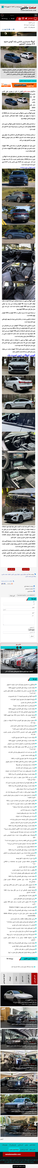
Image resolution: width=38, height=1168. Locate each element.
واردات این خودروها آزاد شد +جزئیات (25, 816)
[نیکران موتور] (18, 34)
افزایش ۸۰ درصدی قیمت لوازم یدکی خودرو (23, 925)
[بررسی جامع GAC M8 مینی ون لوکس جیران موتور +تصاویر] (19, 1061)
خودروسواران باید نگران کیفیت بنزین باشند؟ (23, 729)
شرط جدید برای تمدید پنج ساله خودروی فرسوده (22, 832)
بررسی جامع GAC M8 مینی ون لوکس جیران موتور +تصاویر (24, 1068)
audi (9, 574)
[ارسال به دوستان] (3, 29)
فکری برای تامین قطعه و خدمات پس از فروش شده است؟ (20, 840)
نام (33, 602)
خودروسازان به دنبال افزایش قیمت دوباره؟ (24, 706)
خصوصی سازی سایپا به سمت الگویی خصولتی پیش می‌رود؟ (19, 829)
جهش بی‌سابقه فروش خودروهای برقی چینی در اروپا (21, 952)
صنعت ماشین (26, 91)
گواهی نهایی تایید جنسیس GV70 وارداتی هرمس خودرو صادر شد (19, 733)
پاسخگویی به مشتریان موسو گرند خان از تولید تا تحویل (21, 685)
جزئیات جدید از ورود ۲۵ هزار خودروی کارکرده (23, 737)
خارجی (25, 27)
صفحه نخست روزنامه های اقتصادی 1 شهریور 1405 (21, 741)
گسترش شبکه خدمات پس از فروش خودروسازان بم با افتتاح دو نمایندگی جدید (19, 854)
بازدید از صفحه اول (28, 586)
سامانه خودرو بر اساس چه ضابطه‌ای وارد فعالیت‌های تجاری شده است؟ (19, 692)
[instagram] (22, 19)
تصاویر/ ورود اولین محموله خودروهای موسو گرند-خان (19, 671)
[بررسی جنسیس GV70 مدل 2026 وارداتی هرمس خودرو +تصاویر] (19, 1126)
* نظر (33, 613)
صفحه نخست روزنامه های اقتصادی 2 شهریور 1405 (21, 709)
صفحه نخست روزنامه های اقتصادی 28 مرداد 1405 (21, 826)
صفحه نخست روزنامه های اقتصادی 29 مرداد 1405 (21, 786)
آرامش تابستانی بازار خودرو (28, 703)
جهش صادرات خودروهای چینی (27, 895)
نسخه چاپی (30, 591)
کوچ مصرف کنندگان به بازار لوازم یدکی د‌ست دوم (22, 931)
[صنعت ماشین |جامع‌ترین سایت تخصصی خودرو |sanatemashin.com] (19, 8)
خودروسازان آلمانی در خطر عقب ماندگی (25, 949)
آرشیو (1, 1139)
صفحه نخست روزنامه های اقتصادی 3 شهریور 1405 (21, 688)
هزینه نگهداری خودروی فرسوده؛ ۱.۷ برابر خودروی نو (22, 696)
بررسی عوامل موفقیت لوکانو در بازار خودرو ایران (23, 919)
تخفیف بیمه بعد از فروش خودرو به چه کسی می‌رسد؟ (21, 844)
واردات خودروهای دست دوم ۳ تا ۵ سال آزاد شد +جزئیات (20, 771)
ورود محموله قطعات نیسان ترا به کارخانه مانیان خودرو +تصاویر (19, 939)
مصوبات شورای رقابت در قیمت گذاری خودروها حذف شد (20, 792)
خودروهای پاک (31, 27)
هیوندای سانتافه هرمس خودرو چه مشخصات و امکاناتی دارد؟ (19, 863)
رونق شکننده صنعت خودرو (28, 755)
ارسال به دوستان (29, 589)
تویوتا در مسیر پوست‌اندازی (28, 810)
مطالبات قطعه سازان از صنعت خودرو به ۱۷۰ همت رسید (21, 804)
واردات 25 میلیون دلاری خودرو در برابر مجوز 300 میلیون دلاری (19, 903)
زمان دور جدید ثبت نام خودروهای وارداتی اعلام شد (21, 752)
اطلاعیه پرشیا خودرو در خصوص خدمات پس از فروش (21, 744)
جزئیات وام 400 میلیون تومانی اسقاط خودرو (23, 946)
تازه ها (12, 18)
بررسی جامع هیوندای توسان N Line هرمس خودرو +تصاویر (24, 1024)
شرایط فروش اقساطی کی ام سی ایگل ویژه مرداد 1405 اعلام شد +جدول (19, 891)
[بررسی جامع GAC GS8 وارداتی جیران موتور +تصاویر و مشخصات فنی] (19, 1083)
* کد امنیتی (32, 627)
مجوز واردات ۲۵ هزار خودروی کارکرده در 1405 (23, 758)
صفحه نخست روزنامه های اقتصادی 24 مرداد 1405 (21, 943)
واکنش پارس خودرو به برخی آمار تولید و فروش (23, 823)
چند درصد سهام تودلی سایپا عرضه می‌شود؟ (24, 807)
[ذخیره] (7, 29)
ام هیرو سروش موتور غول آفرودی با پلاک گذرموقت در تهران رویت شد (19, 721)
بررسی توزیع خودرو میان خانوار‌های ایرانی (24, 899)
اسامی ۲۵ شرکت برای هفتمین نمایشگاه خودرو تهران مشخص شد (19, 880)
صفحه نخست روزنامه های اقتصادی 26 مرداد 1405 (21, 876)
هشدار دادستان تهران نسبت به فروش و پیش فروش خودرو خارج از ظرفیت (19, 796)
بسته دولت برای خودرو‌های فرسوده (26, 813)
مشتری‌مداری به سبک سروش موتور (26, 789)
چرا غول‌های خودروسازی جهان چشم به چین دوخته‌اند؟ (21, 922)
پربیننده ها (5, 18)
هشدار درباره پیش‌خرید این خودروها (25, 765)
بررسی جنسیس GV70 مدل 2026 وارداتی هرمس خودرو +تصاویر (23, 1133)
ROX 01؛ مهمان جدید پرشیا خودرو (26, 847)
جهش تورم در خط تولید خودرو (27, 867)
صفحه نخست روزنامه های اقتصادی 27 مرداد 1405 (21, 850)
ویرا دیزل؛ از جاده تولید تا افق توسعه (25, 858)
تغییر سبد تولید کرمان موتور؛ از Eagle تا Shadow (22, 907)
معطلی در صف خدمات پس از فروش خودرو (24, 870)
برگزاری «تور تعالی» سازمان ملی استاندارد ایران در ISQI (20, 801)
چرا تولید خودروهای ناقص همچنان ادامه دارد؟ (23, 873)
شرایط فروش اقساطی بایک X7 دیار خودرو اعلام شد (21, 712)
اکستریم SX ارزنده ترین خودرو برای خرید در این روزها (21, 934)
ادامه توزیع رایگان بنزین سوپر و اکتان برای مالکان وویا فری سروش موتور (19, 886)
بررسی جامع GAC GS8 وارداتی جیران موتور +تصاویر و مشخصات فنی (22, 1089)
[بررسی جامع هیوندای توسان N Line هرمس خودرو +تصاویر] (19, 1017)
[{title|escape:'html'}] (19, 661)
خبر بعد (25, 569)
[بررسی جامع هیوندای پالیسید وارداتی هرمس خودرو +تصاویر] (19, 1104)
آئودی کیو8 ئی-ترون (24, 574)
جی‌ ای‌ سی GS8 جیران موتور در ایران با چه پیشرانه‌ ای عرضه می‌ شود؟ (19, 778)
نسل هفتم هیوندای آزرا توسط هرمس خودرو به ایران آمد (20, 783)
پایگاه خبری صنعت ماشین (30, 576)
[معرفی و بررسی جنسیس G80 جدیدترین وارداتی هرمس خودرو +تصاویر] (19, 1039)
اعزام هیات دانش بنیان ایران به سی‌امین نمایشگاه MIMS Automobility (19, 914)
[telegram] (25, 19)
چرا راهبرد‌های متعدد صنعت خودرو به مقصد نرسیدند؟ (21, 928)
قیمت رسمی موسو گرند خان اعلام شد (25, 768)
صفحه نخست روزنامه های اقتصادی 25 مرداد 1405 (21, 910)
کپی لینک (12, 596)
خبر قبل (12, 569)
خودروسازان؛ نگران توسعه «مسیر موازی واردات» (22, 819)
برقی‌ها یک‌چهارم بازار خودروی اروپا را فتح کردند (22, 699)
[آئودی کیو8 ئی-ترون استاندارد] (18, 178)
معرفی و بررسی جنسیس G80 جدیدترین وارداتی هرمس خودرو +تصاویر (22, 1046)
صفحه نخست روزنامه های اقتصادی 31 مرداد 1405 (21, 774)
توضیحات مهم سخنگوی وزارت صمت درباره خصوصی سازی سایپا (19, 836)
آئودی (12, 574)
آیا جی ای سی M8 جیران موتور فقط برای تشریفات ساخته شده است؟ (19, 748)
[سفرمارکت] (18, 85)
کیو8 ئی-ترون (17, 574)
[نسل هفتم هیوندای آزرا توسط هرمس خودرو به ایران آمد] (19, 995)
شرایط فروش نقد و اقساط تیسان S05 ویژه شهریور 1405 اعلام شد (19, 716)
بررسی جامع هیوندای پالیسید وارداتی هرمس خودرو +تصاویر (24, 1111)
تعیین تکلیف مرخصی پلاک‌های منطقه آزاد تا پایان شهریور (20, 762)
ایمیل (33, 607)
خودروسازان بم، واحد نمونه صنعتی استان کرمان (23, 726)
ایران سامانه (15, 1166)
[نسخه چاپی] (5, 29)
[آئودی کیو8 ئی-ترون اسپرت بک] (18, 366)
